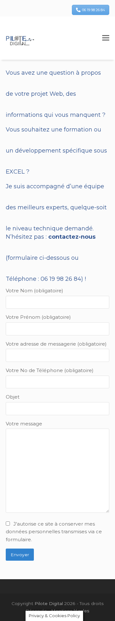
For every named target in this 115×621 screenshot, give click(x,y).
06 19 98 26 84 (93, 10)
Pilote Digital (48, 603)
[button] (105, 38)
